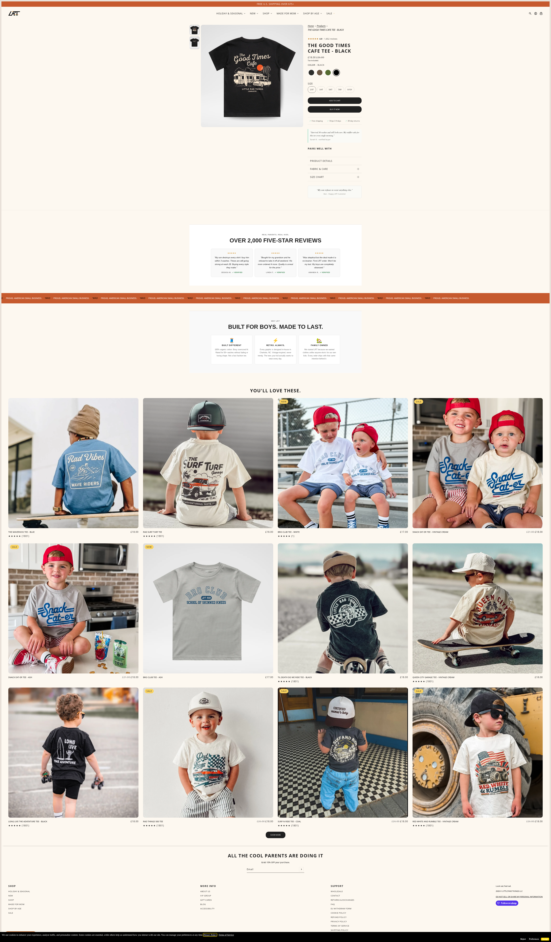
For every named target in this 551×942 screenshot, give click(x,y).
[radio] (311, 72)
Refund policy (339, 917)
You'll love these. (275, 390)
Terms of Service (226, 935)
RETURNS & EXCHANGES (342, 900)
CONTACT (335, 895)
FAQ (333, 904)
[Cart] (541, 13)
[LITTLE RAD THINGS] (14, 13)
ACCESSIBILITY (207, 908)
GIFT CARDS (206, 900)
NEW (10, 895)
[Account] (535, 13)
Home (311, 26)
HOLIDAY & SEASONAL (19, 891)
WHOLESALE (337, 891)
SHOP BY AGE (14, 908)
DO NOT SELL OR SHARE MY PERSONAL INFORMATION (519, 896)
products (321, 26)
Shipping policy (339, 930)
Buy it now (335, 109)
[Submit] (301, 869)
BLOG (203, 904)
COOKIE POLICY (338, 913)
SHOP (11, 900)
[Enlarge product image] (252, 76)
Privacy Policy (210, 935)
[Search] (530, 13)
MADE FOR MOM (16, 904)
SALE (10, 913)
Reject (523, 939)
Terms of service (340, 925)
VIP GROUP (205, 895)
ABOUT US (205, 891)
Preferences (534, 939)
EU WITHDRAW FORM (341, 908)
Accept (545, 939)
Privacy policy (339, 921)
